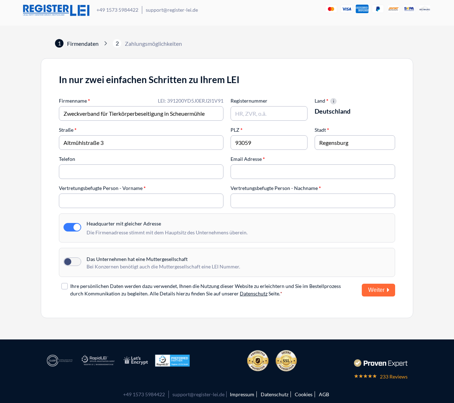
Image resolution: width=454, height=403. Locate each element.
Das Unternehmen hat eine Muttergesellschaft (137, 259)
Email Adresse (248, 159)
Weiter (376, 290)
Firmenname (74, 101)
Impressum (242, 394)
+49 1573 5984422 (117, 10)
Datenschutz (253, 293)
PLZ (237, 130)
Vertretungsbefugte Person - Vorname (102, 188)
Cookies (303, 394)
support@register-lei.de (172, 10)
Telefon (67, 159)
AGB (324, 394)
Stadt (322, 130)
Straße (68, 130)
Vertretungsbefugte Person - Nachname (276, 188)
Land (321, 101)
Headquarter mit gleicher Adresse (124, 223)
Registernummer (249, 101)
